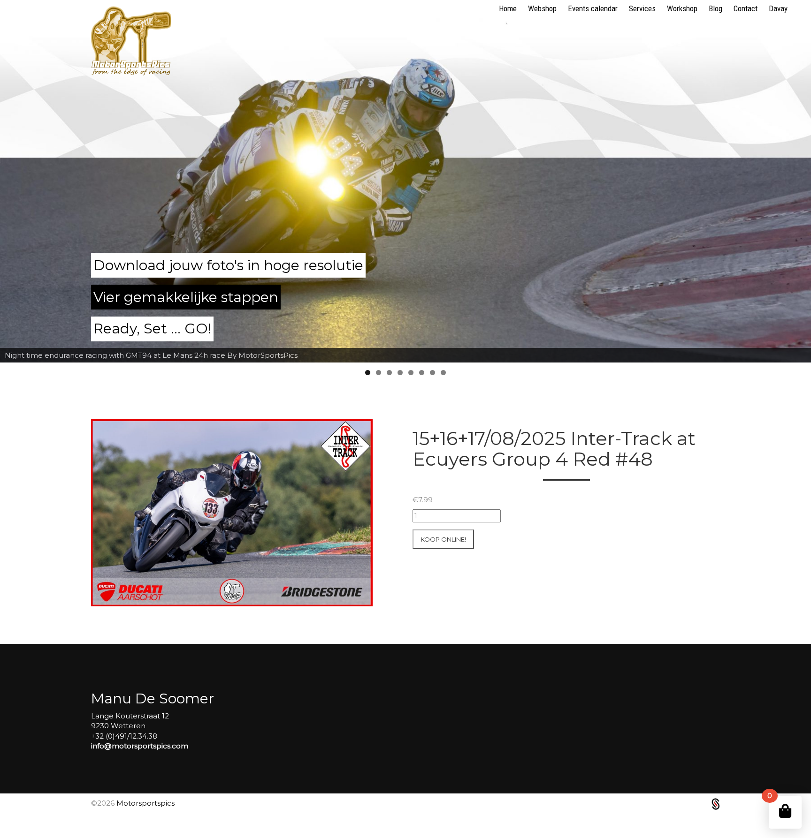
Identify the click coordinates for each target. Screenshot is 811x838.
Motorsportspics (145, 803)
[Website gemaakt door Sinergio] (716, 803)
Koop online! (443, 539)
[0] (785, 811)
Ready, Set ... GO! (152, 328)
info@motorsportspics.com (139, 745)
